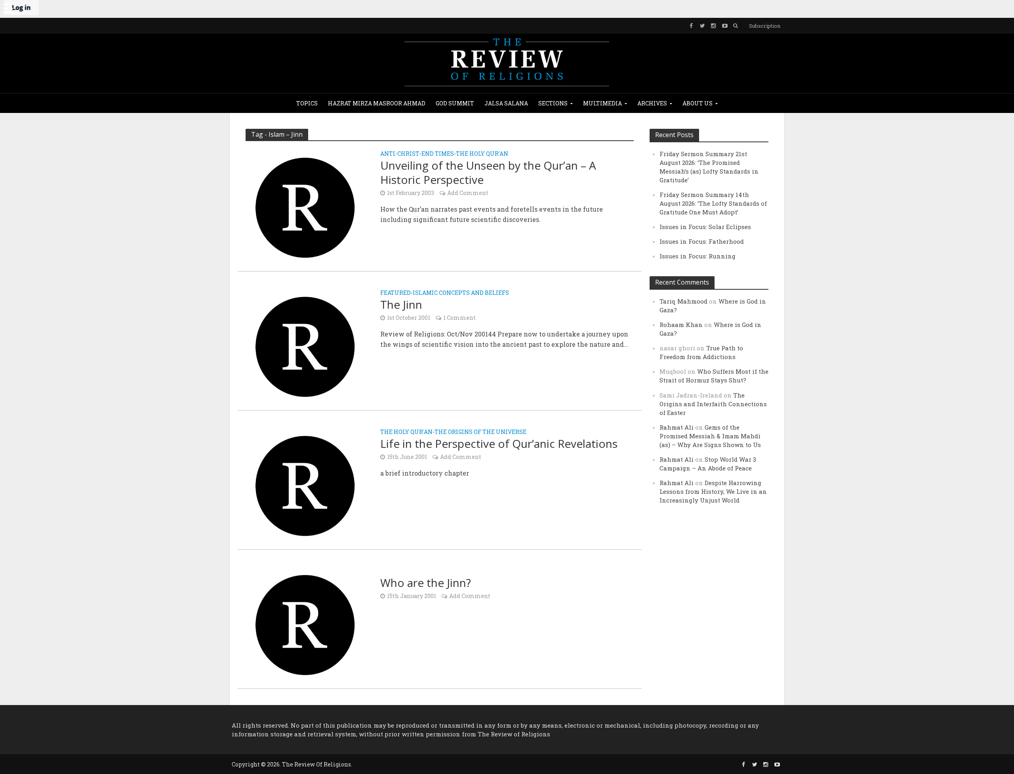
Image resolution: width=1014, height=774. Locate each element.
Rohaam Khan (681, 325)
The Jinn (401, 304)
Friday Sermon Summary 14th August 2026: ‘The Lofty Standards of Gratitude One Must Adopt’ (713, 203)
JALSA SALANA (506, 103)
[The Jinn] (305, 346)
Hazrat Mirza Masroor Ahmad (376, 103)
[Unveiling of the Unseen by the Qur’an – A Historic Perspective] (305, 207)
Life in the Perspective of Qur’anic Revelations (499, 443)
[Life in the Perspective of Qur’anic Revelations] (305, 485)
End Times (437, 154)
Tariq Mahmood (683, 301)
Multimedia (602, 103)
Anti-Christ (399, 154)
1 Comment (459, 317)
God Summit (455, 103)
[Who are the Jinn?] (305, 624)
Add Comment (467, 193)
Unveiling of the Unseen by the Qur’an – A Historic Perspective (488, 172)
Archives (652, 103)
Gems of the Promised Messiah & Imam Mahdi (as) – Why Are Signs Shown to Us (710, 436)
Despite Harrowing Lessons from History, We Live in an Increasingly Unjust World (713, 491)
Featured (395, 293)
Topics (307, 103)
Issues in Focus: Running (697, 256)
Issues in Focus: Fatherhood (701, 241)
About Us (697, 103)
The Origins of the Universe (480, 432)
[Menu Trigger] (8, 8)
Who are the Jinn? (425, 582)
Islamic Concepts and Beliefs (461, 293)
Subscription (764, 25)
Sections (553, 103)
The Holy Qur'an (482, 154)
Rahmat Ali (676, 427)
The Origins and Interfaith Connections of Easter (713, 404)
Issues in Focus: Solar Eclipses (705, 227)
